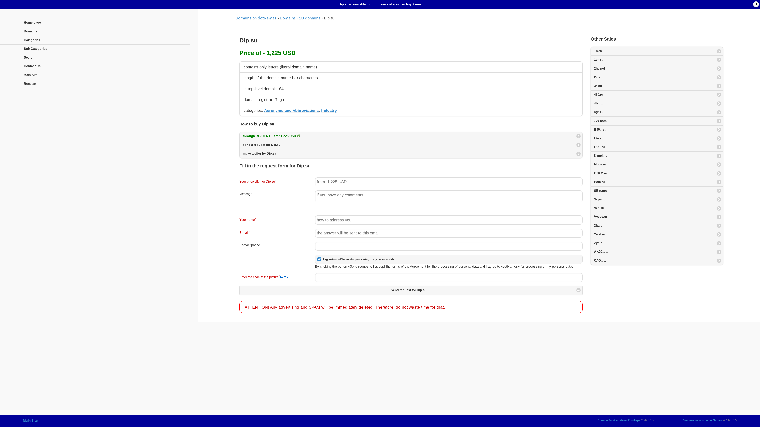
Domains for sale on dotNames (702, 420)
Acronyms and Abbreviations (291, 110)
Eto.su (599, 138)
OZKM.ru (600, 173)
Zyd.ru (599, 243)
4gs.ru (598, 112)
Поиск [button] (756, 4)
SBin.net (600, 190)
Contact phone (249, 245)
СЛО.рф (600, 260)
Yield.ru (599, 234)
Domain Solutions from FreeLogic (619, 420)
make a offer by (259, 153)
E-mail (244, 232)
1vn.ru (598, 59)
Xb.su (598, 225)
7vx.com (600, 121)
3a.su (598, 86)
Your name (247, 219)
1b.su (598, 51)
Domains (288, 18)
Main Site (30, 420)
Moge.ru (600, 164)
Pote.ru (599, 182)
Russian (30, 83)
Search (29, 57)
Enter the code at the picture (259, 277)
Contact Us (32, 66)
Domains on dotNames (256, 18)
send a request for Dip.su (262, 144)
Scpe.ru (600, 199)
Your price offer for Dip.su (257, 181)
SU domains (309, 18)
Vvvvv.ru (600, 216)
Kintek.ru (601, 155)
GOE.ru (599, 147)
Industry (329, 110)
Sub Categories (35, 48)
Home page (32, 22)
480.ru (598, 94)
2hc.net (599, 68)
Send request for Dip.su (409, 290)
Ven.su (599, 208)
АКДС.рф (601, 251)
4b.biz (598, 103)
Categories (32, 40)
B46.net (599, 129)
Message (245, 194)
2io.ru (598, 77)
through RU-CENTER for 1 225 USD (270, 136)
